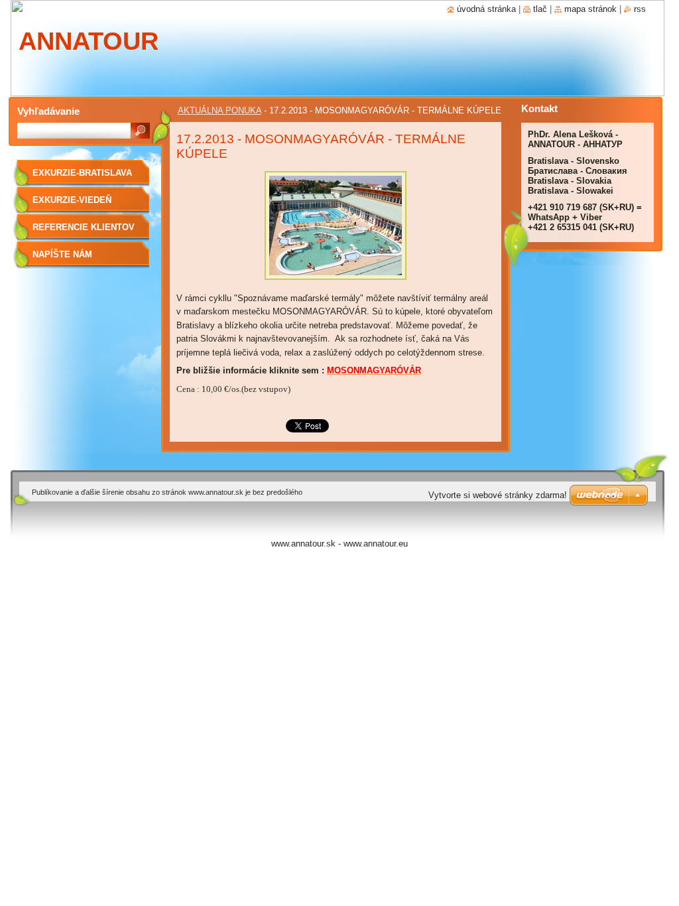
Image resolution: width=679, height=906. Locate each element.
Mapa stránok (590, 9)
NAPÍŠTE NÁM (62, 254)
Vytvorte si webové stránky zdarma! (497, 495)
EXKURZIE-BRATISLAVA (82, 173)
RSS (640, 9)
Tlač (540, 9)
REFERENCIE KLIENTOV (83, 227)
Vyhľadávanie (48, 111)
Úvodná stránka (486, 9)
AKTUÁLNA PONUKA (219, 110)
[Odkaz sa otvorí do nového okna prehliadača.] (335, 284)
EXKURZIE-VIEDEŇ (71, 200)
